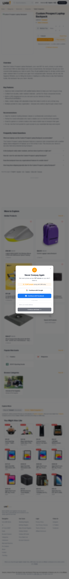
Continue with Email (33, 309)
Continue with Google (36, 290)
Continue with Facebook (36, 296)
